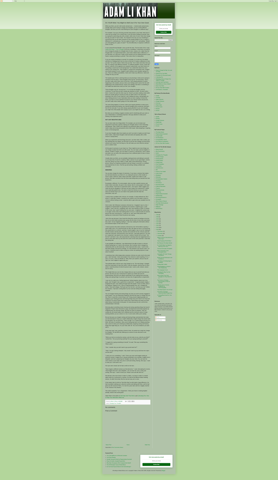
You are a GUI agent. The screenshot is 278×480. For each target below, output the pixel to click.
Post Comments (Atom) (117, 447)
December (160, 231)
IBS (157, 169)
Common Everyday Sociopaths (164, 248)
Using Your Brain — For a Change (114, 49)
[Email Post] (126, 401)
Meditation (158, 175)
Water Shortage (159, 204)
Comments (159, 320)
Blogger (163, 470)
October (160, 235)
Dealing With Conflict (162, 264)
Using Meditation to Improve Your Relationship (164, 267)
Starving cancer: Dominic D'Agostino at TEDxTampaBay (163, 286)
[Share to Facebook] (132, 401)
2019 (157, 229)
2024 (157, 219)
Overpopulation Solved (161, 139)
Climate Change (160, 156)
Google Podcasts (160, 101)
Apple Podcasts (159, 99)
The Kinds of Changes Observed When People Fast (164, 292)
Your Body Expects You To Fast (164, 289)
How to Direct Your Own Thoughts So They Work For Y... (164, 277)
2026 (157, 214)
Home (128, 444)
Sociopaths (158, 199)
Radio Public (159, 105)
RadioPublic (159, 122)
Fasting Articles (159, 158)
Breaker (158, 108)
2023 (157, 221)
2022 (157, 223)
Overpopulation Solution (161, 179)
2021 (157, 225)
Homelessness (159, 167)
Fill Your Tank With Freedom (162, 87)
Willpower (158, 206)
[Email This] (128, 401)
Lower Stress (159, 173)
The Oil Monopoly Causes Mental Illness (116, 464)
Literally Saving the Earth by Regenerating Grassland (119, 459)
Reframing (158, 192)
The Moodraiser (159, 137)
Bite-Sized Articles (160, 151)
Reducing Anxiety (160, 190)
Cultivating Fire (159, 77)
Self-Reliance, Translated (162, 89)
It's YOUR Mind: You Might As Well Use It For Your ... (164, 246)
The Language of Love (162, 270)
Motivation (158, 177)
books (157, 153)
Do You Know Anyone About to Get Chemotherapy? (119, 466)
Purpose (158, 188)
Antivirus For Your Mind (161, 73)
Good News (159, 166)
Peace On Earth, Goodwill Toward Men (116, 461)
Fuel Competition (160, 164)
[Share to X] (131, 401)
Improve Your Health (161, 171)
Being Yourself (159, 149)
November (160, 233)
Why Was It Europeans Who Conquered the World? (119, 463)
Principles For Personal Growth (163, 75)
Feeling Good (159, 162)
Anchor (157, 110)
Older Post (147, 444)
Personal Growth (160, 184)
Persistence (159, 182)
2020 (157, 227)
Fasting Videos (159, 160)
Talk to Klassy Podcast (161, 201)
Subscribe (164, 32)
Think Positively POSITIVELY (164, 240)
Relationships (159, 195)
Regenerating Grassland (161, 134)
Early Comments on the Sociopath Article (163, 251)
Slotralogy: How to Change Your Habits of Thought (163, 79)
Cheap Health (159, 135)
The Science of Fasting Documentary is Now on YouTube (163, 281)
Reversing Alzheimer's (161, 197)
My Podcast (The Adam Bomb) (164, 243)
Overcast (158, 103)
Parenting (158, 180)
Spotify (157, 95)
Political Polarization (160, 186)
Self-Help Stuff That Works (127, 395)
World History (159, 208)
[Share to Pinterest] (134, 401)
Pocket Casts (159, 106)
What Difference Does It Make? (163, 84)
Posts (157, 317)
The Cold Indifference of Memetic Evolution (117, 455)
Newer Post (108, 444)
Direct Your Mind (160, 85)
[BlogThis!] (129, 401)
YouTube (158, 97)
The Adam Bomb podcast (162, 203)
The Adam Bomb (160, 132)
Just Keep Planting (111, 457)
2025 (157, 216)
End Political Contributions (162, 141)
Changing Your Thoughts (115, 403)
